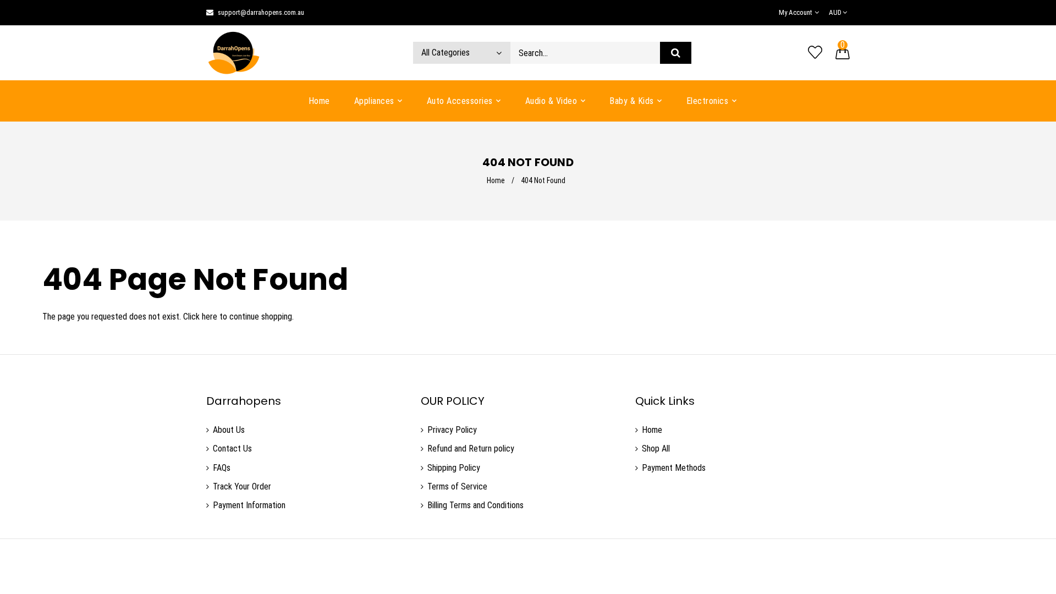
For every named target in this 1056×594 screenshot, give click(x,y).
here (209, 316)
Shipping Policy (453, 468)
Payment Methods (674, 468)
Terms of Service (457, 486)
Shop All (656, 448)
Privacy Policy (452, 430)
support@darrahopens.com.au (261, 12)
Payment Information (249, 505)
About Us (229, 430)
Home (496, 180)
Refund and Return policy (470, 448)
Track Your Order (242, 486)
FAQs (221, 468)
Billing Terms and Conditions (475, 505)
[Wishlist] (815, 52)
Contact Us (232, 448)
